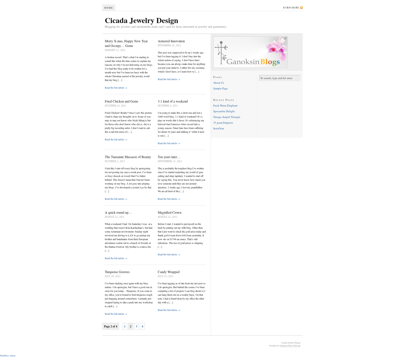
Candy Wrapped (169, 271)
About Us (218, 83)
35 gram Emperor (223, 122)
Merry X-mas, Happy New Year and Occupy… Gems (126, 43)
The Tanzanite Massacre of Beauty (128, 157)
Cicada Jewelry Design (141, 20)
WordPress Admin (7, 355)
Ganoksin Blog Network (290, 345)
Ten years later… (169, 157)
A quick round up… (118, 212)
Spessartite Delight (224, 111)
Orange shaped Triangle (226, 117)
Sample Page (220, 88)
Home (108, 7)
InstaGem (218, 128)
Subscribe (291, 7)
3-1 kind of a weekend (173, 101)
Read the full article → (116, 87)
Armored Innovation (171, 41)
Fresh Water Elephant (225, 105)
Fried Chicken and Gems (121, 101)
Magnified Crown (169, 212)
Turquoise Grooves (117, 271)
